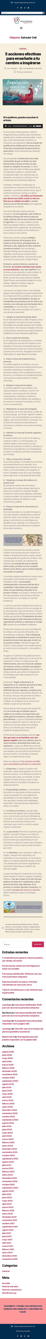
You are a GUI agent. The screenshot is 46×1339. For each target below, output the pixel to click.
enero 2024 (7, 1146)
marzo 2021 (7, 1246)
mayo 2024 (7, 1133)
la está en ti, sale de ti (26, 890)
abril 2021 (6, 1243)
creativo (26, 927)
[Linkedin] (28, 8)
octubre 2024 (8, 1116)
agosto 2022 (8, 1191)
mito (31, 929)
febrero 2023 (8, 1171)
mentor (26, 929)
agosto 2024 (8, 1123)
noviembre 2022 (9, 1181)
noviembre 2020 (10, 1259)
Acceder (6, 1283)
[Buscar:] (16, 945)
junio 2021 (7, 1236)
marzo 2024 (7, 1139)
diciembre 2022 (9, 1178)
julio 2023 (6, 1165)
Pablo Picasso (10, 932)
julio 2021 (6, 1233)
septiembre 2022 (10, 1188)
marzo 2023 (7, 1168)
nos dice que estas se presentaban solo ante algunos (21, 737)
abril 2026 (7, 1061)
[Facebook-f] (17, 8)
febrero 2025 (8, 1103)
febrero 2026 (8, 1068)
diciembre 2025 (9, 1071)
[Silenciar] (34, 126)
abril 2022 (6, 1204)
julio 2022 (6, 1194)
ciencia (8, 927)
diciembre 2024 (9, 1110)
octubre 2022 (8, 1184)
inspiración (19, 929)
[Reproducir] (6, 126)
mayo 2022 (7, 1201)
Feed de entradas (10, 1286)
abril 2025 (7, 1097)
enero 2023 (7, 1175)
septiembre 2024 (10, 1120)
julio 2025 (6, 1087)
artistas (35, 924)
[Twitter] (21, 8)
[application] (23, 126)
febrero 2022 (8, 1210)
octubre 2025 (8, 1078)
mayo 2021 (7, 1239)
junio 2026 (7, 1055)
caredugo (13, 68)
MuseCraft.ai (8, 1037)
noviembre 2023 (9, 1152)
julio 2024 (6, 1126)
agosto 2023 (8, 1162)
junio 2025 (7, 1090)
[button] (21, 28)
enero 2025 (7, 1107)
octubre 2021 (8, 1223)
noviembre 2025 (9, 1074)
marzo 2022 (7, 1207)
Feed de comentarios (12, 1290)
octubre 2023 (8, 1155)
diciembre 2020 (9, 1256)
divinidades (9, 929)
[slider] (39, 126)
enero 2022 (7, 1214)
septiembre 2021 (10, 1227)
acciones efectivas (12, 924)
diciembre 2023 (9, 1149)
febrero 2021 (8, 1249)
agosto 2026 (8, 1052)
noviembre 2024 (9, 1113)
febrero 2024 (8, 1142)
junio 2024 (7, 1129)
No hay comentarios (24, 72)
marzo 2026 (7, 1065)
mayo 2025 (7, 1094)
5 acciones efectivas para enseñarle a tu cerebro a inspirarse (23, 58)
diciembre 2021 (9, 1217)
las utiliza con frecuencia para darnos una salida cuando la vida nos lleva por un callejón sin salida (22, 198)
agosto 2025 (8, 1084)
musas (36, 929)
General (23, 49)
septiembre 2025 (10, 1081)
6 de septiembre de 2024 (32, 68)
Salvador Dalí (27, 932)
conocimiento (16, 927)
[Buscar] (44, 13)
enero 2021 (7, 1252)
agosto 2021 (8, 1230)
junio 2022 (7, 1197)
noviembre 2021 (9, 1220)
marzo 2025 (7, 1100)
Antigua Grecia (26, 924)
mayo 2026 (7, 1058)
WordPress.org (9, 1293)
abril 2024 (7, 1136)
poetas (18, 932)
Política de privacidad (23, 1331)
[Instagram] (25, 8)
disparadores (35, 927)
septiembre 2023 (10, 1159)
